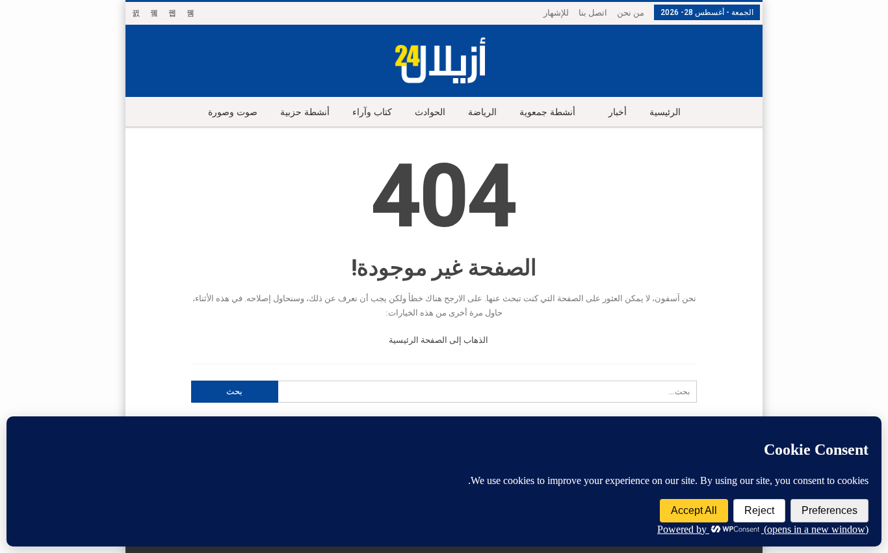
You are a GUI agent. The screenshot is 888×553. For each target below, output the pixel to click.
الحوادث (430, 112)
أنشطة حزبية (305, 112)
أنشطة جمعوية (547, 112)
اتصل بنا (593, 13)
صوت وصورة (232, 112)
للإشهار (556, 13)
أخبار (617, 112)
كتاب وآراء (372, 112)
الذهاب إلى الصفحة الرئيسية (439, 340)
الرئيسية (665, 112)
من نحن (630, 13)
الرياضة (482, 112)
